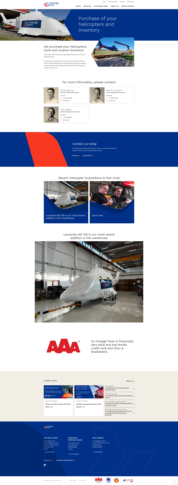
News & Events (127, 6)
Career (104, 1)
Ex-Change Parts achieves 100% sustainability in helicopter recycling (118, 404)
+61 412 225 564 (67, 98)
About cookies (72, 480)
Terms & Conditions (112, 1)
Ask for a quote (130, 1)
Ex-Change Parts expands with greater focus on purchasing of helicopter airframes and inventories (118, 413)
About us (115, 6)
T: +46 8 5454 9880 (49, 452)
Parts (78, 6)
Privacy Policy (82, 480)
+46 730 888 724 (67, 117)
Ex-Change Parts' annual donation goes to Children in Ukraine (117, 389)
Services (87, 6)
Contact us (122, 1)
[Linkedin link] (45, 465)
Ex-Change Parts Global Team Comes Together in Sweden (119, 396)
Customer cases (101, 6)
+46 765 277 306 (113, 98)
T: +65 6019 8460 (97, 452)
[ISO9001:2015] (116, 481)
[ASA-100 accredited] (108, 481)
